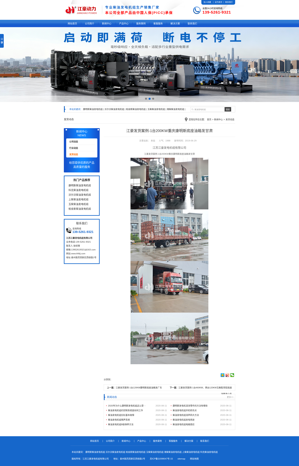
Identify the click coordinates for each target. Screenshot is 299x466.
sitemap (181, 458)
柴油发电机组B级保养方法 (120, 424)
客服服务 (158, 23)
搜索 (228, 109)
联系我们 (229, 2)
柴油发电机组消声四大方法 (186, 415)
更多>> (230, 397)
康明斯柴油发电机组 (95, 452)
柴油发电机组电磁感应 (184, 424)
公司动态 (73, 141)
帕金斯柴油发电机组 (136, 452)
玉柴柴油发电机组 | (156, 109)
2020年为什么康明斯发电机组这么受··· (127, 405)
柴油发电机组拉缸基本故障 (121, 415)
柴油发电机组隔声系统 (119, 419)
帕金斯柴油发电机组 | (136, 109)
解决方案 (175, 23)
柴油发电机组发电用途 (184, 419)
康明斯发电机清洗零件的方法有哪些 (190, 405)
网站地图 (194, 458)
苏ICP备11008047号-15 (161, 458)
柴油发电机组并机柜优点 (185, 410)
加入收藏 (207, 2)
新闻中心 (106, 23)
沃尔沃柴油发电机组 (116, 452)
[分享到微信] (232, 375)
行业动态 (73, 148)
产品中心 (123, 23)
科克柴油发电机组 (209, 452)
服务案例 (141, 23)
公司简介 (89, 23)
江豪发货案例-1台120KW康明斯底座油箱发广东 (139, 387)
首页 (209, 119)
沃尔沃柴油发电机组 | (114, 109)
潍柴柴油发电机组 (173, 452)
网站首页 (72, 23)
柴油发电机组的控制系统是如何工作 (125, 410)
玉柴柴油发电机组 (155, 452)
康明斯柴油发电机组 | (93, 109)
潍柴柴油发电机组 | (176, 109)
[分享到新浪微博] (227, 375)
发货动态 (230, 119)
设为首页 (218, 2)
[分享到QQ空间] (223, 375)
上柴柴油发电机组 (191, 452)
